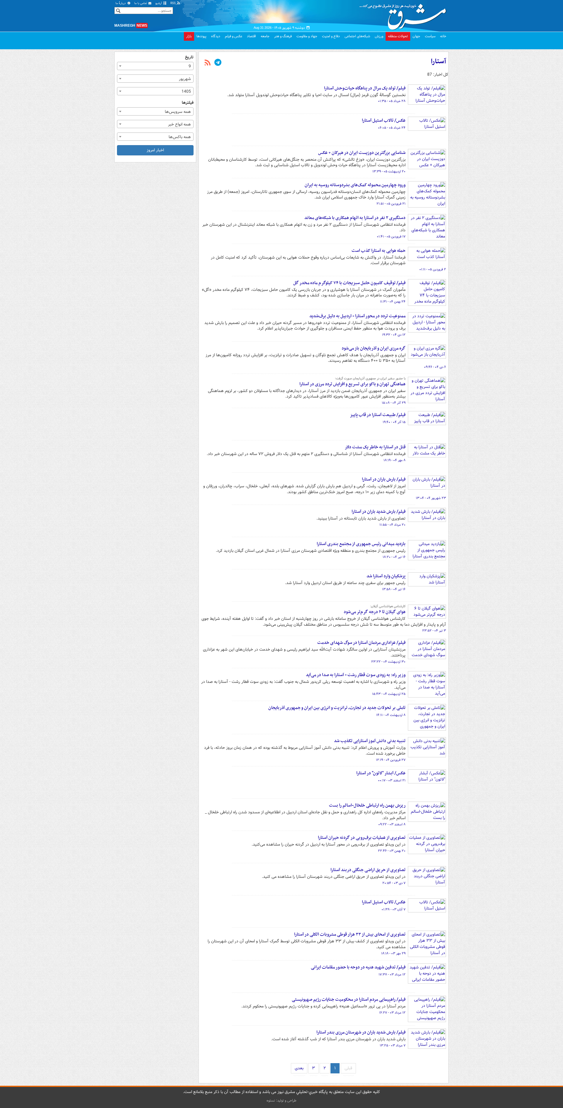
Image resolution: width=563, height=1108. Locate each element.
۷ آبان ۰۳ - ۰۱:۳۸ (393, 909)
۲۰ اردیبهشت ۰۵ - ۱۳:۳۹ (389, 171)
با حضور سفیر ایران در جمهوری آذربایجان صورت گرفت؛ (370, 378)
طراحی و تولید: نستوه (281, 1100)
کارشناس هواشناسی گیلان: (388, 606)
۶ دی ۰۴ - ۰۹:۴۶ (435, 367)
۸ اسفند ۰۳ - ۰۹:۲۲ (392, 824)
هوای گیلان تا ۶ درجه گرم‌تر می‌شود (375, 612)
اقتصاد (251, 36)
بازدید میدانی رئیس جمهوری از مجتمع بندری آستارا (361, 544)
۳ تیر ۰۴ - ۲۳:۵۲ (434, 630)
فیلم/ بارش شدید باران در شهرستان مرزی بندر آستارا (361, 1032)
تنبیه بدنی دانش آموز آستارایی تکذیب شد (370, 741)
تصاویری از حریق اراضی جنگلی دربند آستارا (368, 870)
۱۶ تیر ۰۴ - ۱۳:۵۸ (394, 589)
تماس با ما (141, 3)
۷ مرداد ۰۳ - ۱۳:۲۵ (393, 1045)
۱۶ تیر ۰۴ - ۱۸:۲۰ (394, 557)
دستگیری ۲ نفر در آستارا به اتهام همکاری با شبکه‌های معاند (355, 218)
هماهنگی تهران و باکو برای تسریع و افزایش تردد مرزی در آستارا (352, 384)
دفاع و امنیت (331, 36)
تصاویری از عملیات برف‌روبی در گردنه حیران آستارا (362, 837)
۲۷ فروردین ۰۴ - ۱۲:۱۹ (391, 760)
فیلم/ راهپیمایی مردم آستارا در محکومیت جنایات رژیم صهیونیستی (349, 999)
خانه (443, 36)
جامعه (265, 36)
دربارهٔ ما (121, 3)
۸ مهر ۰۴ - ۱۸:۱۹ (395, 460)
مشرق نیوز (405, 14)
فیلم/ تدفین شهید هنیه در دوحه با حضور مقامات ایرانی (358, 967)
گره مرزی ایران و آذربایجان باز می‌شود (374, 348)
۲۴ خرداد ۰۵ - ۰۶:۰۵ (392, 127)
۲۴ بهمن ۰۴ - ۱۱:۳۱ (393, 301)
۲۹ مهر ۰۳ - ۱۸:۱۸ (393, 953)
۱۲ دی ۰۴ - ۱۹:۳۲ (394, 334)
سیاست (430, 36)
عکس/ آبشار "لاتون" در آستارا (381, 773)
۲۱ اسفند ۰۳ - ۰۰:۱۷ (392, 780)
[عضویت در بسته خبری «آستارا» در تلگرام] (218, 63)
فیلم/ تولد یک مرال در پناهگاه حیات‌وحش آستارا (365, 88)
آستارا (438, 61)
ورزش (379, 36)
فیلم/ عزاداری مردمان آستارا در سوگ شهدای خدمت (361, 643)
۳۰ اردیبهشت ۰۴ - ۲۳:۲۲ (388, 661)
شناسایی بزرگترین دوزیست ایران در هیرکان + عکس (362, 153)
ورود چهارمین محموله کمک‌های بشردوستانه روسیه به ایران (355, 185)
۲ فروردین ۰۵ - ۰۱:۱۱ (432, 269)
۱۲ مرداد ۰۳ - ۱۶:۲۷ (392, 1012)
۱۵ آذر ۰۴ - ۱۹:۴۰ (394, 422)
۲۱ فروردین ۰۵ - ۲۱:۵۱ (391, 203)
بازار (189, 36)
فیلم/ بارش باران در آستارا (384, 479)
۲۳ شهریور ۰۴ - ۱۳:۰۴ (431, 498)
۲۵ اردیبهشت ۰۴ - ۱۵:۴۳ (389, 694)
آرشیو (159, 3)
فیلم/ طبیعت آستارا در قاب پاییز (378, 415)
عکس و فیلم (233, 36)
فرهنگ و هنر (283, 36)
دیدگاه (215, 36)
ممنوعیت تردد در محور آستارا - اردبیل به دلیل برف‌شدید (357, 316)
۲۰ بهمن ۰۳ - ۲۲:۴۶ (392, 851)
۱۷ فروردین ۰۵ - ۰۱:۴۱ (391, 236)
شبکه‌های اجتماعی (357, 36)
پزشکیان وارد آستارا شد (386, 576)
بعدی (299, 1068)
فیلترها (188, 103)
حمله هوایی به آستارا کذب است (379, 250)
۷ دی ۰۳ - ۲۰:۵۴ (394, 883)
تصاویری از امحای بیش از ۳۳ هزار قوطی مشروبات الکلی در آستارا (350, 934)
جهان (416, 36)
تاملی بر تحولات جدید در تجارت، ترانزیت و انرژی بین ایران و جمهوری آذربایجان (337, 708)
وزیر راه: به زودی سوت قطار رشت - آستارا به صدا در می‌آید (356, 675)
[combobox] (155, 66)
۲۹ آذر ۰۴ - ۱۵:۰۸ (394, 402)
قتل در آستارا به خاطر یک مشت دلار (375, 447)
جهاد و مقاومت (306, 36)
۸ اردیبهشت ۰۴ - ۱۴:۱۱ (391, 715)
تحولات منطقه (398, 36)
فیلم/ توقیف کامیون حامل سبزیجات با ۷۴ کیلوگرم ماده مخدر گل (349, 283)
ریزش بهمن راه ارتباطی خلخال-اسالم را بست (367, 805)
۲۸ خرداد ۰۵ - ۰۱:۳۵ (392, 101)
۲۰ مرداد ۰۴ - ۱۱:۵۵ (392, 524)
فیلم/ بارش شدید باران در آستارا (379, 511)
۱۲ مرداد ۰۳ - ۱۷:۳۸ (392, 974)
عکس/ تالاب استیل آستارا (384, 120)
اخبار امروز (155, 150)
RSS (173, 3)
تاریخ (189, 57)
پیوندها (201, 36)
